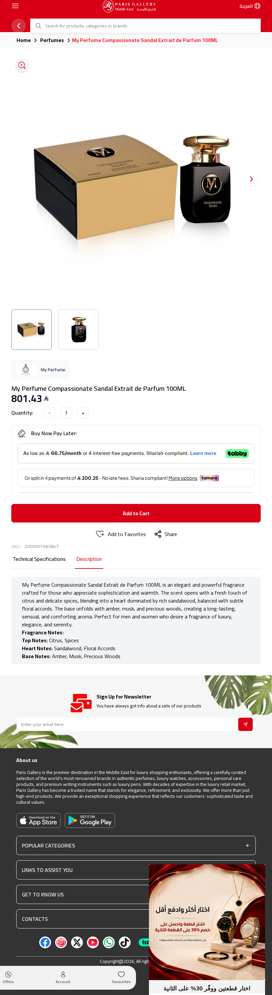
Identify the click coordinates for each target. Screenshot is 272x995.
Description (89, 559)
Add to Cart (136, 513)
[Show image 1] (31, 329)
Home (24, 40)
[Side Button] (15, 6)
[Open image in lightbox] (22, 65)
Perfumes (52, 40)
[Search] (37, 26)
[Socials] (45, 942)
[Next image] (251, 179)
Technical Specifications (39, 559)
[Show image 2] (78, 329)
